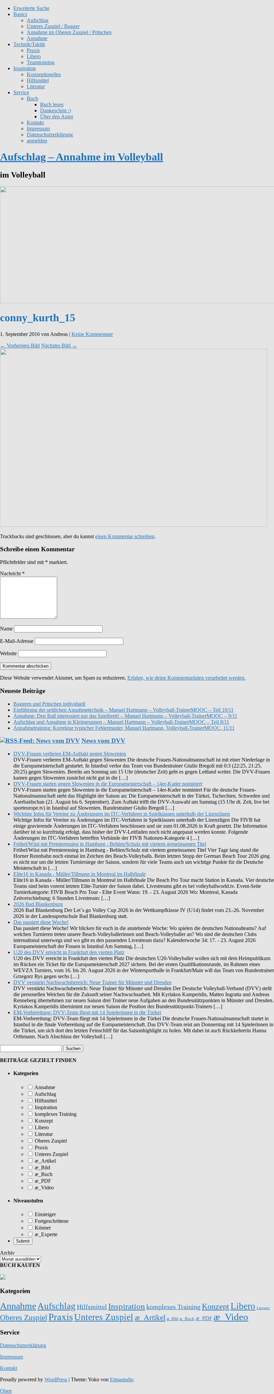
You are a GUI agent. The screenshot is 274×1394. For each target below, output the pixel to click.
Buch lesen (51, 104)
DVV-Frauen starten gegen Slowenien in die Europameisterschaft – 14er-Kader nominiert (107, 784)
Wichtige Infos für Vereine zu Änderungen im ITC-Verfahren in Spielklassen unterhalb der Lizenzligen (121, 814)
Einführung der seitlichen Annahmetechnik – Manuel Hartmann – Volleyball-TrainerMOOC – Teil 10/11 (123, 710)
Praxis (33, 50)
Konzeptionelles (44, 74)
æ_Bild (41, 1167)
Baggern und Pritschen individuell (49, 704)
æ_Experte (45, 1234)
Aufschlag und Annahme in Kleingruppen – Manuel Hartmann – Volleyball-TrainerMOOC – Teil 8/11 (121, 722)
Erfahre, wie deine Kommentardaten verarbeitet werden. (186, 678)
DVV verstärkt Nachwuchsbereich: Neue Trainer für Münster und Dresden (92, 982)
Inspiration (24, 68)
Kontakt (35, 122)
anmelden (37, 140)
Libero (34, 56)
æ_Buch (42, 1174)
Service (21, 92)
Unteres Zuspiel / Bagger (53, 26)
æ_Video (43, 1187)
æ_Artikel (44, 1161)
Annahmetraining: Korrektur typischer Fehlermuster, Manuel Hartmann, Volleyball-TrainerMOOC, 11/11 (124, 728)
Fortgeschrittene (50, 1221)
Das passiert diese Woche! (40, 922)
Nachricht (12, 573)
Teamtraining (40, 62)
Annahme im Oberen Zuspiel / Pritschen (69, 32)
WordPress (55, 1379)
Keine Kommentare (92, 334)
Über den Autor (56, 116)
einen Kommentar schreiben (124, 536)
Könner (42, 1228)
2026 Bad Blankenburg (38, 904)
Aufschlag (44, 1094)
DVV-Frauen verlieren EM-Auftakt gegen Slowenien (69, 754)
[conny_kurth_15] (133, 525)
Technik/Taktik (29, 44)
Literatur (36, 86)
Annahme (37, 38)
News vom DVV (103, 740)
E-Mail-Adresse (16, 641)
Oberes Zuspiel (50, 1141)
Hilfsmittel (38, 80)
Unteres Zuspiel (50, 1154)
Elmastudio (122, 1379)
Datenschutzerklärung (50, 134)
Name (6, 628)
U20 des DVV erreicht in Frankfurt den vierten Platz (68, 952)
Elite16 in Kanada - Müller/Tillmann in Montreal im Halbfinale (79, 874)
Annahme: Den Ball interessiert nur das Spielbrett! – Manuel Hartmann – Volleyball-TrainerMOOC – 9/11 (125, 716)
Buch (32, 98)
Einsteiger (44, 1214)
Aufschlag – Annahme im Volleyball (81, 157)
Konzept (43, 1121)
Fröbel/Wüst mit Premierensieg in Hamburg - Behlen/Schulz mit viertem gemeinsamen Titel (109, 844)
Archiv (7, 1253)
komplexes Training (55, 1114)
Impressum (38, 128)
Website (8, 653)
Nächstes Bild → (59, 345)
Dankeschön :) (55, 110)
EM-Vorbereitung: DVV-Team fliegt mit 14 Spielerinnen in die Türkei (87, 1012)
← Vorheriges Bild (20, 345)
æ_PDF (42, 1181)
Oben (6, 1391)
